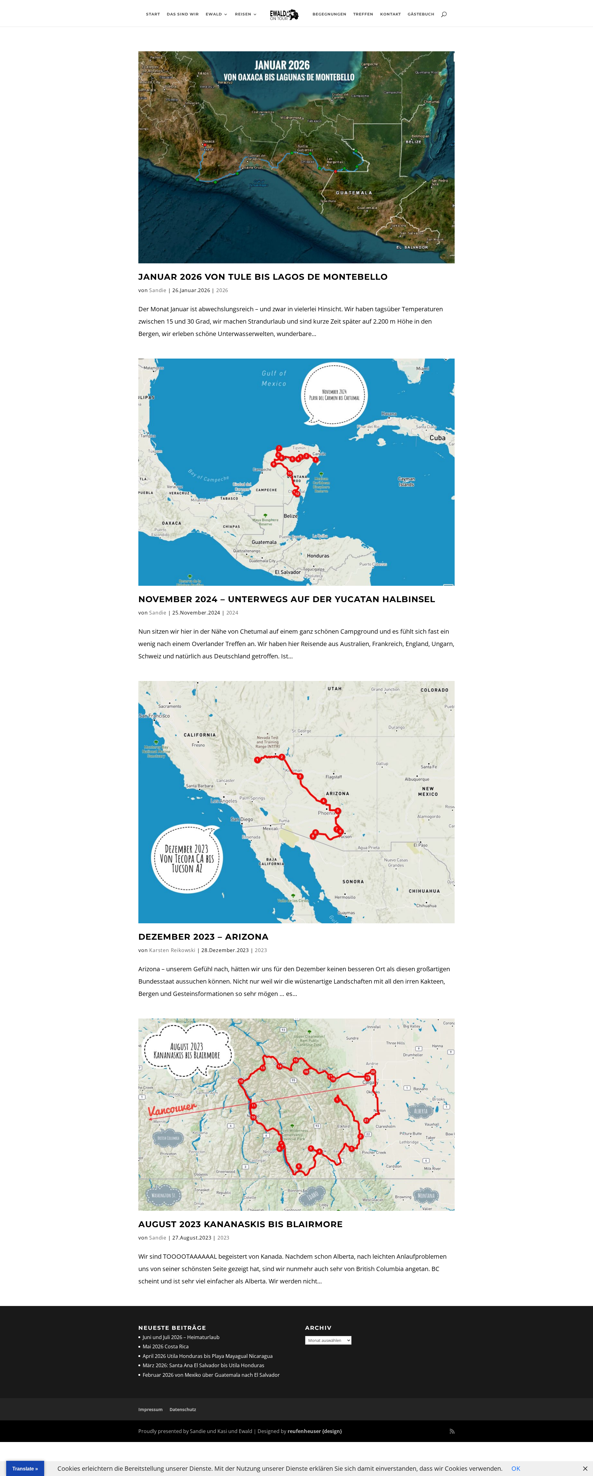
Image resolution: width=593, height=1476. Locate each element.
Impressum (150, 1409)
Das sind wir (183, 14)
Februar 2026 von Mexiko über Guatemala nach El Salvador (211, 1375)
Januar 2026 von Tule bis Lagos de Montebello (263, 277)
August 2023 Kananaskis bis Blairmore (240, 1224)
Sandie (157, 290)
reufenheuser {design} (315, 1431)
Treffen (363, 14)
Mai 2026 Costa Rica (166, 1346)
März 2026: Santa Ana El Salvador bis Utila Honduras (203, 1365)
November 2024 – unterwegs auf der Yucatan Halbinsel (286, 599)
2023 (261, 950)
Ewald (214, 14)
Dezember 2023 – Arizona (203, 937)
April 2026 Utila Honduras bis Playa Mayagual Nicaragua (208, 1356)
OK (515, 1468)
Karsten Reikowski (172, 950)
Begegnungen (330, 14)
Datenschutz (183, 1409)
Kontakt (390, 14)
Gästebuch (421, 14)
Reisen (243, 14)
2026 (222, 290)
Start (153, 14)
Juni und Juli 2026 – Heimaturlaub (181, 1337)
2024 (232, 612)
